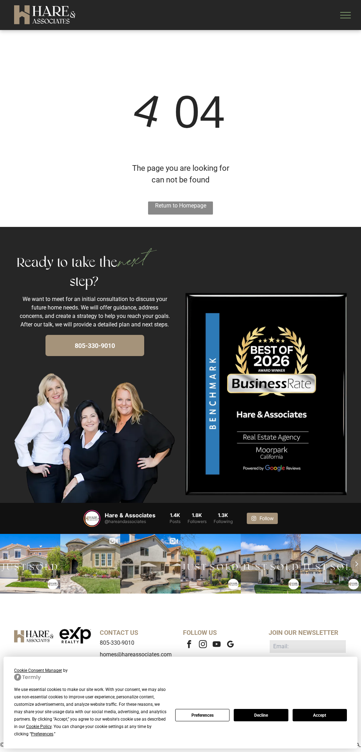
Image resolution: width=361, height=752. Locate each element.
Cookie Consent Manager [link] (38, 670)
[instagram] (203, 645)
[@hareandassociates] (92, 518)
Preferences (202, 715)
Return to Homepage (180, 205)
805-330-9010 (117, 642)
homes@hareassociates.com (136, 654)
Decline (261, 715)
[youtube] (216, 645)
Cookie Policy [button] (38, 726)
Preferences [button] (42, 734)
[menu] (345, 15)
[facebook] (189, 645)
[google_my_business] (230, 645)
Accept (319, 715)
